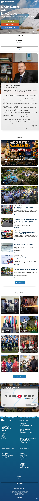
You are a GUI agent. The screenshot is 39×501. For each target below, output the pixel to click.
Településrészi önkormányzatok (26, 432)
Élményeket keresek (10, 22)
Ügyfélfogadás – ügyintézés (7, 455)
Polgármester (23, 423)
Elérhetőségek (5, 453)
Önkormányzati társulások (25, 440)
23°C (36, 31)
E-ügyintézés (4, 454)
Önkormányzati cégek (24, 439)
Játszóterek (22, 463)
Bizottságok (22, 431)
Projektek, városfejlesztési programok (28, 438)
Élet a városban (19, 40)
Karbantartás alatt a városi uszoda (23, 244)
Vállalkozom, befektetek (10, 25)
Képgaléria (4, 425)
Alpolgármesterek (23, 424)
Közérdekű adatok (5, 456)
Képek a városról (23, 455)
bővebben (5, 163)
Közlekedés (22, 464)
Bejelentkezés (19, 497)
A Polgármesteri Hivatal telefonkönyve (19, 481)
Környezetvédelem (23, 442)
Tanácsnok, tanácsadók (25, 429)
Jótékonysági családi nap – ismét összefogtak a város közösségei (18, 180)
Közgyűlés (22, 430)
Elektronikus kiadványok (25, 467)
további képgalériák (20, 376)
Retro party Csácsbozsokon (9, 200)
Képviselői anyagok (19, 483)
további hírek (20, 282)
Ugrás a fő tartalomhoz (35, 0)
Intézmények (22, 456)
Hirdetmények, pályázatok (19, 45)
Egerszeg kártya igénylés (19, 42)
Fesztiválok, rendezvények (25, 452)
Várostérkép (22, 441)
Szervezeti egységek (6, 452)
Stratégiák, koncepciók (24, 437)
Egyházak (22, 458)
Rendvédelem (22, 465)
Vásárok (21, 466)
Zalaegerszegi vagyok (10, 19)
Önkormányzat (19, 35)
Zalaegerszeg (7, 2)
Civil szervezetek (23, 457)
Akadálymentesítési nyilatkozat (19, 488)
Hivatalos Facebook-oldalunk (8, 116)
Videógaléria (22, 454)
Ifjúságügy (22, 462)
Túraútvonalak (23, 468)
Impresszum (19, 476)
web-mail (19, 478)
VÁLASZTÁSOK (19, 47)
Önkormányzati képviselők (25, 425)
